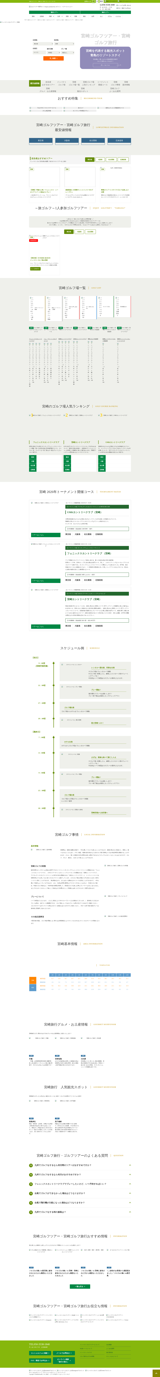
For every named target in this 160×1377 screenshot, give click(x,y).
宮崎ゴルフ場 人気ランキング (88, 83)
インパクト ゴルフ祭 (61, 83)
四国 (67, 16)
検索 (54, 58)
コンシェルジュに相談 (39, 1353)
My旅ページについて (86, 1348)
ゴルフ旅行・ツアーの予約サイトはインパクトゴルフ (56, 1374)
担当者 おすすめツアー (48, 83)
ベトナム (118, 16)
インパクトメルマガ (86, 1352)
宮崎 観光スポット (82, 89)
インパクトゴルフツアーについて (89, 1344)
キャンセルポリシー (35, 1372)
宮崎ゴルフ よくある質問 (114, 89)
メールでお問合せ (63, 1353)
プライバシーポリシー (49, 1372)
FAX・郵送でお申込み (39, 1360)
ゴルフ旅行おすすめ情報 (87, 1356)
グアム (110, 16)
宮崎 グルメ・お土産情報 (48, 89)
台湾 (92, 16)
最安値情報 (35, 83)
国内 (33, 16)
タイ (101, 16)
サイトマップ (61, 1372)
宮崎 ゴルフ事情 (115, 83)
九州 (58, 16)
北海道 (42, 16)
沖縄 (50, 16)
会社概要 (109, 1344)
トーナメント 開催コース (103, 83)
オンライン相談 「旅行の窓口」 (63, 1360)
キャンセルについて (112, 1356)
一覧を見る (79, 1286)
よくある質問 (110, 1348)
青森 (75, 16)
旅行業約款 (109, 1352)
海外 (84, 16)
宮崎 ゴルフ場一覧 (74, 83)
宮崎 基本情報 (126, 83)
